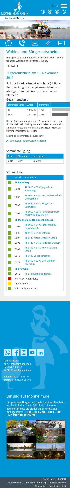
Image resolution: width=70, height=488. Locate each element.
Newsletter (40, 486)
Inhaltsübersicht (57, 486)
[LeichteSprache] (51, 11)
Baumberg (23, 182)
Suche (64, 11)
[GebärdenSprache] (58, 11)
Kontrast (44, 12)
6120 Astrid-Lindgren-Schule (42, 238)
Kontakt (62, 479)
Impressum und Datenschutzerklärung (26, 482)
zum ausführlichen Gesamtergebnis (28, 140)
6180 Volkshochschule (39, 256)
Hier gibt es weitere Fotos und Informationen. (34, 413)
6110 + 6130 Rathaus (39, 233)
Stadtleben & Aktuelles (14, 18)
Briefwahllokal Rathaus (39, 273)
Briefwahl (23, 269)
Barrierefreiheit (57, 482)
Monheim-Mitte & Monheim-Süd (36, 220)
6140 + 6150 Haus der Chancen (44, 242)
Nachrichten (49, 479)
